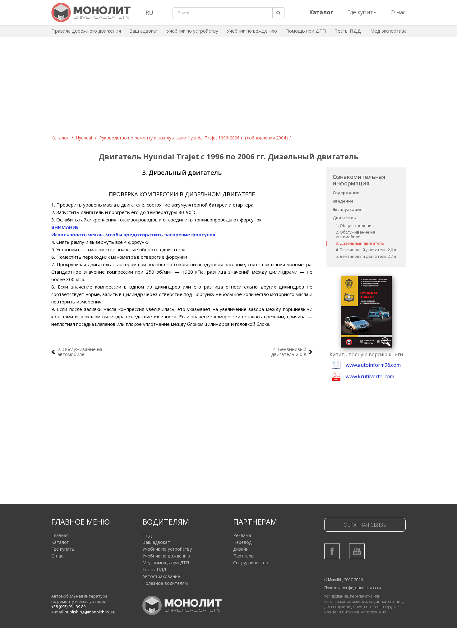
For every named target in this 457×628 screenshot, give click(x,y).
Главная (60, 535)
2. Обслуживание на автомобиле (355, 234)
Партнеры (243, 556)
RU (149, 12)
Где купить (361, 12)
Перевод (242, 542)
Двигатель (344, 218)
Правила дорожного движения (86, 31)
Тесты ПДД (348, 31)
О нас (398, 12)
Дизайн (240, 549)
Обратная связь (365, 524)
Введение (343, 201)
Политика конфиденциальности (352, 587)
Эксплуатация (347, 209)
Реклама (242, 535)
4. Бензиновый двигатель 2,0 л (366, 250)
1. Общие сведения (355, 225)
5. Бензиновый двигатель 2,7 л (366, 256)
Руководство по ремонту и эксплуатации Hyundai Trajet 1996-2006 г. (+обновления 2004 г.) (195, 138)
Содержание (346, 192)
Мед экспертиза (388, 31)
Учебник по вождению (252, 31)
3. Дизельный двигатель (360, 243)
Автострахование (161, 576)
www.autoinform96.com (373, 365)
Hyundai (84, 138)
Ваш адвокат (143, 31)
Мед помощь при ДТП (165, 563)
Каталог (60, 138)
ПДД (147, 535)
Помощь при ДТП (305, 31)
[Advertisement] (228, 88)
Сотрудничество (250, 563)
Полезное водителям (165, 583)
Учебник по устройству (192, 31)
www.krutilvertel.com (370, 376)
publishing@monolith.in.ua (90, 612)
